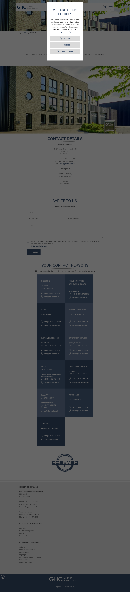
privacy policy (66, 32)
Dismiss (66, 45)
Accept (66, 38)
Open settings (66, 51)
